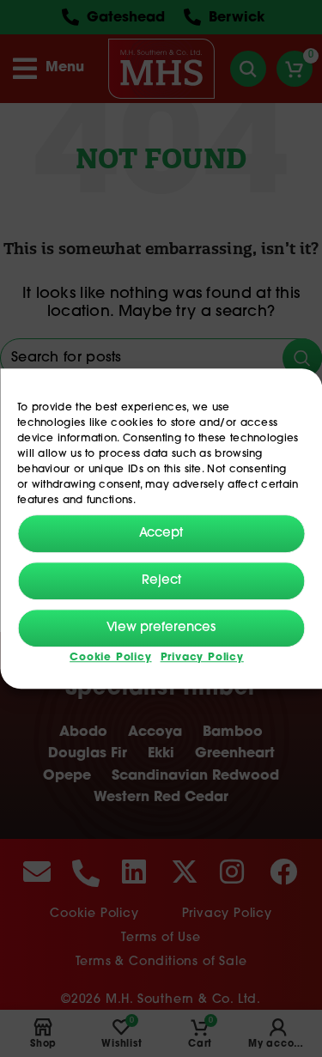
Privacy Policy (202, 658)
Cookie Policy (110, 658)
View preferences (161, 628)
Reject (161, 580)
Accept (161, 533)
